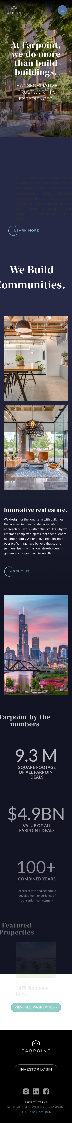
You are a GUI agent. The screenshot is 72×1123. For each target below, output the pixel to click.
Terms (42, 1102)
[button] (62, 957)
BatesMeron (41, 1112)
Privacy (30, 1102)
